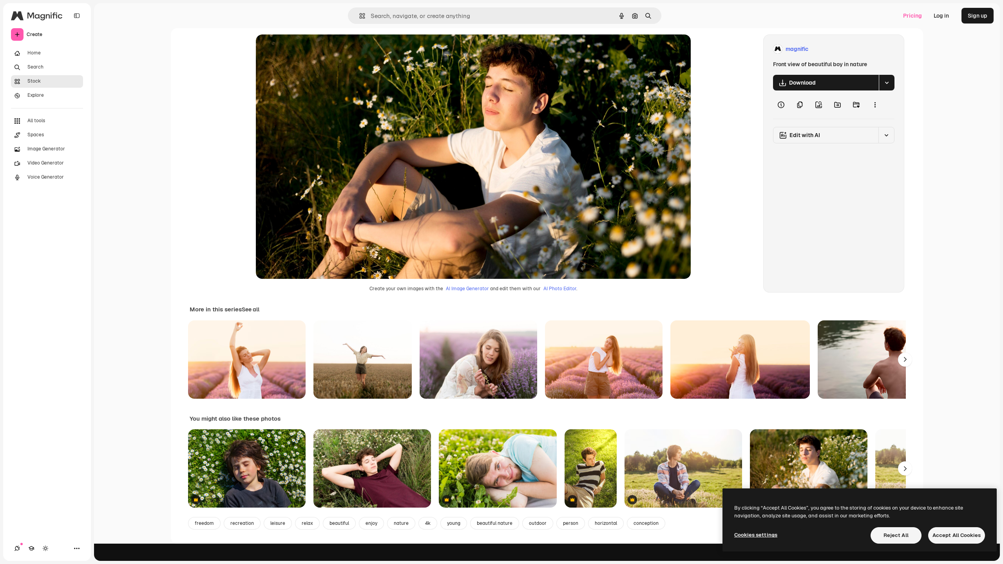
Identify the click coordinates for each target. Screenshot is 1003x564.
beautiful (339, 523)
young (453, 523)
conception (646, 523)
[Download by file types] (886, 82)
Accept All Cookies (956, 535)
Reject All (896, 535)
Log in (941, 15)
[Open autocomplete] (359, 16)
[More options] (875, 104)
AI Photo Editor (559, 289)
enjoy (371, 523)
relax (307, 523)
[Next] (905, 359)
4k (428, 523)
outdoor (538, 523)
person (570, 523)
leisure (277, 523)
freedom (204, 523)
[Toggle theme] (45, 548)
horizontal (606, 523)
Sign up (977, 15)
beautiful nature (494, 523)
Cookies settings (755, 534)
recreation (242, 523)
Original (306, 49)
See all (250, 309)
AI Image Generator (467, 289)
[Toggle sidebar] (77, 15)
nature (401, 523)
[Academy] (31, 548)
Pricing (912, 15)
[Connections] (17, 548)
